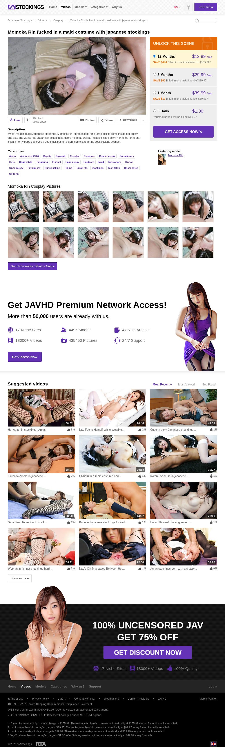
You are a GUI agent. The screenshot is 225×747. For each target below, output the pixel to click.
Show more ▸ (20, 578)
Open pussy (16, 168)
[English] (177, 7)
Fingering (42, 162)
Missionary (114, 162)
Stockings (97, 168)
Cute (12, 162)
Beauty (47, 156)
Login (213, 686)
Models (40, 686)
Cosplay (58, 20)
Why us (117, 7)
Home (53, 7)
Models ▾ (80, 7)
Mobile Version (208, 698)
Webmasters (111, 698)
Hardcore (88, 162)
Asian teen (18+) (29, 156)
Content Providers (138, 698)
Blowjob (60, 156)
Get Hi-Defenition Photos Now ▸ (32, 266)
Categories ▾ (99, 7)
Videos (66, 7)
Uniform (14, 174)
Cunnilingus (127, 156)
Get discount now (147, 652)
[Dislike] (27, 120)
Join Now (206, 7)
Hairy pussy (72, 162)
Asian (12, 156)
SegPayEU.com (46, 709)
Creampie (89, 156)
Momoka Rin (175, 155)
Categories (59, 686)
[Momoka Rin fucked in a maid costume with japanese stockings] (77, 76)
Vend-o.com (29, 709)
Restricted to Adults (41, 744)
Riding (68, 168)
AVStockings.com (26, 7)
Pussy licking (52, 168)
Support (95, 686)
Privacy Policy (40, 698)
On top (129, 162)
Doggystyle (25, 162)
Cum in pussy (107, 156)
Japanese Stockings (20, 20)
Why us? (78, 686)
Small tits (82, 168)
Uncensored (131, 168)
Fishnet (56, 162)
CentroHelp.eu (66, 709)
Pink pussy (34, 168)
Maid (101, 162)
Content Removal (84, 698)
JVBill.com (14, 709)
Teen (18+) (114, 168)
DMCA (61, 698)
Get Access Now (182, 132)
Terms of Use (15, 698)
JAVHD (162, 698)
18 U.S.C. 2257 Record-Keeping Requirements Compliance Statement (50, 704)
